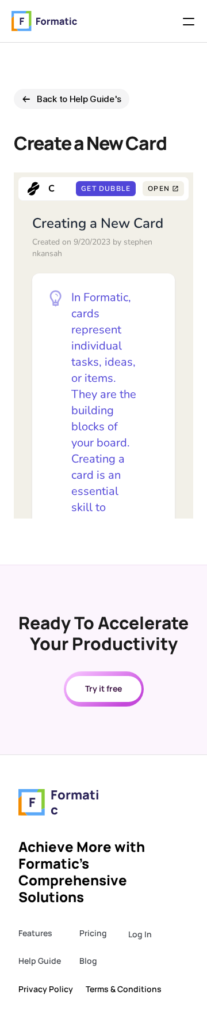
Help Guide (39, 960)
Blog (88, 960)
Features (35, 932)
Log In (140, 934)
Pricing (93, 932)
